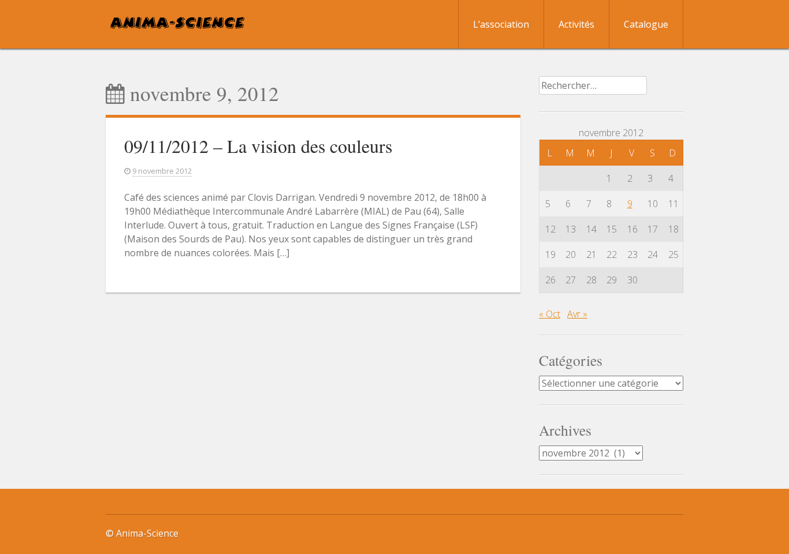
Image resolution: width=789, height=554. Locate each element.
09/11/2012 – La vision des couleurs (258, 145)
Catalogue (646, 24)
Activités (576, 24)
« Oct (549, 314)
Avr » (577, 314)
